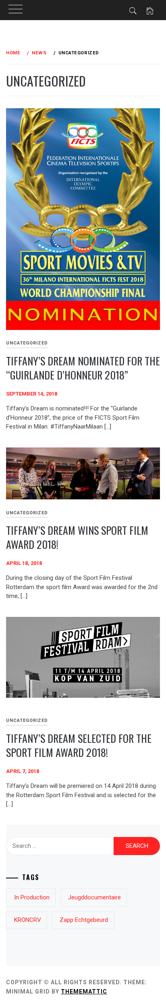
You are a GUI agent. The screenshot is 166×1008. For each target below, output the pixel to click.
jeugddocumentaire (94, 897)
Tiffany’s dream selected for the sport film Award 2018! (78, 745)
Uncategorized (27, 343)
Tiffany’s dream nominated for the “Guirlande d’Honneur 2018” (83, 368)
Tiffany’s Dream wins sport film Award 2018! (77, 537)
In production (32, 897)
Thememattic (84, 991)
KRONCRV (27, 919)
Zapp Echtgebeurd (84, 919)
